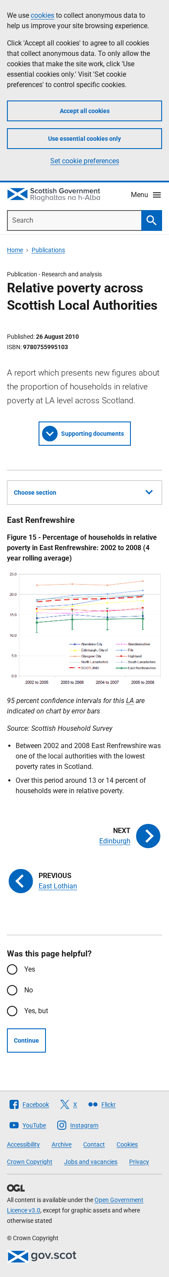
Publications (48, 249)
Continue (26, 1040)
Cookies (127, 1144)
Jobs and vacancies (90, 1161)
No (28, 990)
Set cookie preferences (84, 161)
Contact (94, 1144)
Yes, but (36, 1011)
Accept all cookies (85, 110)
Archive (62, 1144)
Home (15, 249)
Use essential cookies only (84, 138)
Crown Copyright (29, 1161)
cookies (42, 15)
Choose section (35, 492)
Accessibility (23, 1144)
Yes (29, 969)
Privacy (139, 1161)
